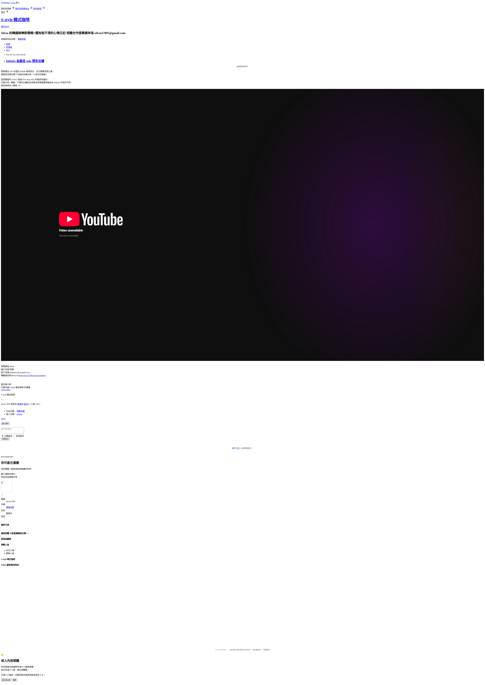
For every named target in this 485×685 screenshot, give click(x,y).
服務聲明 (266, 650)
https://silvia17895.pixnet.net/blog (32, 375)
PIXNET (223, 650)
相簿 (8, 44)
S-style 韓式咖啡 (15, 19)
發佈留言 (5, 439)
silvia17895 (5, 390)
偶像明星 (22, 39)
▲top (3, 419)
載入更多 (5, 424)
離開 (14, 680)
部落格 (9, 47)
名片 (8, 50)
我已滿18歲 (6, 680)
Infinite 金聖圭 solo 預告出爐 (25, 61)
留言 (26, 404)
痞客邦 (20, 404)
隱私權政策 (257, 650)
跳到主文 (5, 27)
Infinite (19, 414)
